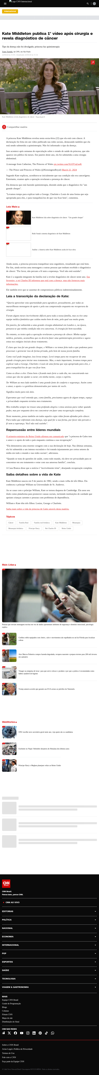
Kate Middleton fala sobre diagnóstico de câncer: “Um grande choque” (57, 218)
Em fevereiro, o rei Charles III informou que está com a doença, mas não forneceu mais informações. (48, 280)
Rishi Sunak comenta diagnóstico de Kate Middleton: (51, 234)
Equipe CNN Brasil (10, 1000)
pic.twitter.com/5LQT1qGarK (68, 164)
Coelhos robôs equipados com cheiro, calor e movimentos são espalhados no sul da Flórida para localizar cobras (57, 639)
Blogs (4, 1007)
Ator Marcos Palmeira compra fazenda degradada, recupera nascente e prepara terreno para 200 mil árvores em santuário (58, 655)
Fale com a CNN (9, 1057)
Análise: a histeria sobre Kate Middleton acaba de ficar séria (54, 250)
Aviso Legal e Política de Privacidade (17, 1049)
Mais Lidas (8, 564)
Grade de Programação (11, 1003)
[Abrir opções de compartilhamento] (4, 127)
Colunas (5, 1011)
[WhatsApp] (52, 1033)
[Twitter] (9, 1033)
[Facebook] (15, 1033)
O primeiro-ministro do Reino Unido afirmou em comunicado (35, 436)
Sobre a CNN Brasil (10, 1045)
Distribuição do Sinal (10, 1022)
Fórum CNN (7, 1014)
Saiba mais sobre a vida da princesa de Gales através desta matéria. (37, 509)
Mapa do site (7, 1018)
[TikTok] (46, 1033)
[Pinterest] (40, 1033)
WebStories (8, 722)
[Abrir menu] (5, 4)
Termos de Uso (8, 1053)
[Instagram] (27, 1033)
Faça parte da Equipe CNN (13, 1061)
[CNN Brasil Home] (23, 3)
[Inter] (3, 1032)
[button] (49, 89)
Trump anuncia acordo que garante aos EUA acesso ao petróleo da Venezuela (47, 689)
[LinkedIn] (34, 1033)
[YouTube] (21, 1033)
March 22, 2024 (69, 170)
